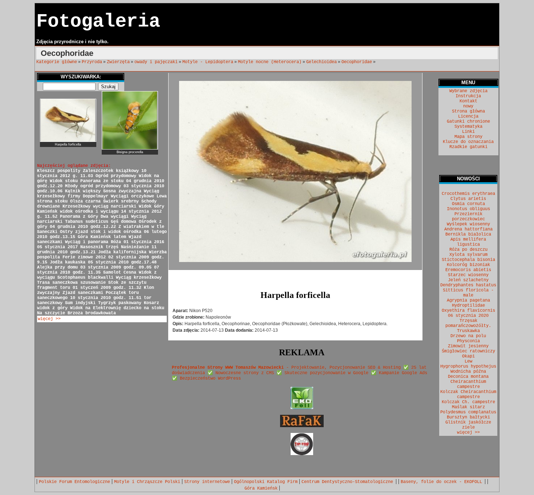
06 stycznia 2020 (468, 315)
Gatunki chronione (468, 121)
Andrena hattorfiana (468, 229)
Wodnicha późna (468, 371)
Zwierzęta (118, 62)
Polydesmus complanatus (468, 412)
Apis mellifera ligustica (468, 242)
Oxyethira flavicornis (468, 310)
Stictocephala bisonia (468, 259)
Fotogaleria (98, 21)
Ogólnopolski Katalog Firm (266, 481)
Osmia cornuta (468, 203)
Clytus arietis (468, 198)
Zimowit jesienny (468, 346)
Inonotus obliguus (468, 209)
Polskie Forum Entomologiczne (74, 481)
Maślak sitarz (468, 407)
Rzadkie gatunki (468, 147)
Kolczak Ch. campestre (468, 402)
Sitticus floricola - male (468, 293)
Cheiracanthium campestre (468, 384)
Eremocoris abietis (468, 270)
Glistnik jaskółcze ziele (468, 425)
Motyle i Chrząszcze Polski (147, 481)
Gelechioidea (321, 62)
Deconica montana (468, 376)
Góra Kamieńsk (261, 488)
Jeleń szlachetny (468, 280)
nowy (468, 106)
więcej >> (49, 319)
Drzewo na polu (468, 336)
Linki (468, 131)
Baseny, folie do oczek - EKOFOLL (443, 481)
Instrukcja (468, 96)
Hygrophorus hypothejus (468, 366)
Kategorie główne (56, 62)
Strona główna (468, 111)
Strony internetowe (207, 481)
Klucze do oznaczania (468, 141)
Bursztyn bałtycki (468, 417)
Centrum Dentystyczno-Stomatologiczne (349, 481)
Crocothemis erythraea (468, 193)
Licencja (468, 116)
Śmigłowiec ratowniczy (468, 351)
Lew (468, 361)
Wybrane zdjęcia (468, 91)
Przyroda (92, 62)
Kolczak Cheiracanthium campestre (468, 394)
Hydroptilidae (468, 305)
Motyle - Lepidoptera (207, 62)
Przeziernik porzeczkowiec (468, 217)
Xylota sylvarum (468, 254)
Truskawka (468, 331)
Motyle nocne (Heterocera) (270, 62)
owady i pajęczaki (156, 62)
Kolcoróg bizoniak (468, 264)
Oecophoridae (356, 62)
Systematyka (468, 126)
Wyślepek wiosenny (468, 224)
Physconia (468, 341)
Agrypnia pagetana (468, 300)
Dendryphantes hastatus (468, 285)
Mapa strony (468, 136)
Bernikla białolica (468, 234)
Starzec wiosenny (468, 275)
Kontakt (468, 101)
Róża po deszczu (468, 249)
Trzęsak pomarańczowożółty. (468, 323)
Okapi (468, 356)
